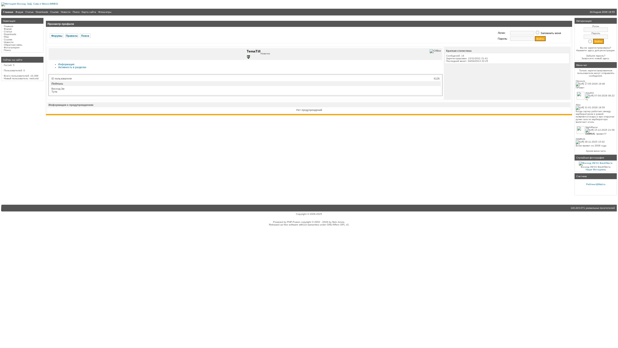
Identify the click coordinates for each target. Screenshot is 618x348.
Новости (9, 42)
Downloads (10, 34)
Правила (71, 35)
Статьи (8, 31)
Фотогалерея (11, 47)
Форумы (56, 35)
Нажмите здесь (585, 50)
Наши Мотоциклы (596, 169)
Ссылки (8, 39)
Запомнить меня (550, 33)
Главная (8, 26)
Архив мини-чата (596, 151)
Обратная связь (13, 45)
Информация (66, 64)
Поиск (7, 50)
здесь (606, 58)
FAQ (6, 37)
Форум (8, 29)
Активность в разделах (72, 67)
